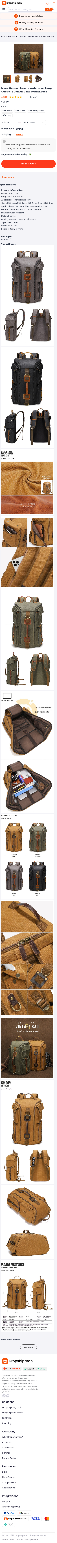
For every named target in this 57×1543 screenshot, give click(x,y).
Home (3, 37)
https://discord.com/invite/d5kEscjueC (8, 1395)
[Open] (43, 122)
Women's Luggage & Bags (29, 37)
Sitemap (35, 1539)
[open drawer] (53, 3)
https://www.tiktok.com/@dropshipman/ (4, 1395)
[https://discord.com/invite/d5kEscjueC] (7, 1395)
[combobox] (27, 122)
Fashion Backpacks (47, 37)
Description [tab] (8, 177)
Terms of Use (8, 1539)
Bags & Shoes (12, 37)
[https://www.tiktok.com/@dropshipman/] (4, 1395)
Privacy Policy (23, 1539)
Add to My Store (28, 163)
